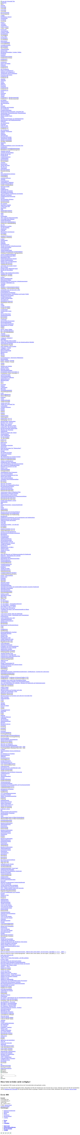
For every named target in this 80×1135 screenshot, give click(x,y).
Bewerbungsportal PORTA (7, 486)
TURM (2, 305)
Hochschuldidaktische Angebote (9, 632)
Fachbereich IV (4, 87)
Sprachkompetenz (5, 1055)
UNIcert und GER (5, 206)
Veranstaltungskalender (6, 390)
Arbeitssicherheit (5, 49)
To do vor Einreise (5, 929)
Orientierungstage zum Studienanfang (10, 513)
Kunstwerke (4, 29)
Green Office (4, 36)
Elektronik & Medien (6, 280)
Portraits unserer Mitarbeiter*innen (9, 268)
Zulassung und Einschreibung (8, 913)
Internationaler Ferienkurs (7, 934)
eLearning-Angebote (6, 794)
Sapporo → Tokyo (5, 966)
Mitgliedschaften (5, 380)
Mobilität (3, 704)
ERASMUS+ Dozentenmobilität (9, 1003)
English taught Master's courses (8, 425)
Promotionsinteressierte (6, 820)
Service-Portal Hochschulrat (7, 321)
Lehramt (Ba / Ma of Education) (8, 427)
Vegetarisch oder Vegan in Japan (9, 965)
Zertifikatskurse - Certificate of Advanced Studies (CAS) (15, 677)
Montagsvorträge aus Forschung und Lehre (11, 690)
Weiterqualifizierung (6, 824)
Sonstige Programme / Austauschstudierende (11, 504)
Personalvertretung (5, 169)
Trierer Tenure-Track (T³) (7, 804)
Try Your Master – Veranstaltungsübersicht (11, 603)
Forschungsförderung (6, 732)
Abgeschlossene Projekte (7, 343)
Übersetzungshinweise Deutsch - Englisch (11, 1007)
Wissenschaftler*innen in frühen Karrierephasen (12, 817)
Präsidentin (3, 53)
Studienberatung (5, 900)
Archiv (2, 398)
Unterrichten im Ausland (7, 990)
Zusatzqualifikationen (6, 561)
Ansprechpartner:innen (6, 907)
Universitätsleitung (5, 42)
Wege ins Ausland (5, 948)
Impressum (3, 1044)
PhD (2, 503)
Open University (5, 697)
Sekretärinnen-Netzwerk (7, 301)
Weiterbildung (4, 667)
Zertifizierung (4, 635)
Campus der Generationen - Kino (9, 691)
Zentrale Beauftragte (6, 220)
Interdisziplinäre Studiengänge (8, 421)
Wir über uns (4, 166)
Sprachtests (3, 207)
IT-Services (6, 1115)
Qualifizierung (4, 629)
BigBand (3, 715)
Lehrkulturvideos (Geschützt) (8, 1058)
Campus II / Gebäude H (6, 338)
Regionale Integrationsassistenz (8, 889)
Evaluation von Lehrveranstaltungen (10, 646)
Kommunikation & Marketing (8, 292)
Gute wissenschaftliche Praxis (8, 763)
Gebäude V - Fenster (6, 347)
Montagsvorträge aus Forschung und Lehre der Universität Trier (16, 695)
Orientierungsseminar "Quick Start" (9, 868)
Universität (3, 7)
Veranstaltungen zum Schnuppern (9, 472)
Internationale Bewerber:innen (8, 497)
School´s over (4, 468)
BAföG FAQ (4, 577)
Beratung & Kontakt (6, 872)
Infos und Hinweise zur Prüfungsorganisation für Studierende (16, 554)
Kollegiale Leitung (5, 808)
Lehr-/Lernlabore (5, 676)
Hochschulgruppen (5, 709)
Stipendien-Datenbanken (7, 588)
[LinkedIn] (11, 1133)
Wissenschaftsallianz (6, 376)
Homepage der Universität (10, 1089)
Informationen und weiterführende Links (11, 767)
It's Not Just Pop (5, 956)
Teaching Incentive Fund (7, 653)
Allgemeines (4, 168)
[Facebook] (2, 1133)
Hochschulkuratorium (6, 322)
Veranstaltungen (5, 852)
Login (2, 393)
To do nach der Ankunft (6, 906)
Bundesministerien (5, 755)
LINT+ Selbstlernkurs (6, 1057)
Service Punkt (72, 1089)
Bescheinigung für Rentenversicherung (10, 533)
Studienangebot (4, 101)
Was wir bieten (4, 267)
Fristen (2, 507)
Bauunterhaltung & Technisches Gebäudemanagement (14, 281)
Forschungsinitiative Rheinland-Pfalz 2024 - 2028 (13, 746)
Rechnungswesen (5, 244)
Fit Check (3, 599)
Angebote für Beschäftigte (7, 152)
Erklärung (3, 397)
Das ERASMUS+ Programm (8, 1002)
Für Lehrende (4, 1026)
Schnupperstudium (5, 469)
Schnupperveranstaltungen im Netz (9, 475)
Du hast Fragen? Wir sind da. (8, 608)
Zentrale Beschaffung (6, 247)
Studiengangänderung (6, 538)
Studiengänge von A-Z (6, 418)
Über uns (3, 1041)
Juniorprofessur (4, 844)
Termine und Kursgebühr (7, 939)
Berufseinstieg (4, 622)
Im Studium (3, 100)
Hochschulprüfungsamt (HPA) (8, 256)
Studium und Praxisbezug (7, 620)
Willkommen (4, 1035)
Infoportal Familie (5, 186)
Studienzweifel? (5, 548)
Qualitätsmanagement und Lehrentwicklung (11, 664)
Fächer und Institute (5, 63)
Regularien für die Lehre (7, 640)
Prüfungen (3, 65)
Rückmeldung (4, 545)
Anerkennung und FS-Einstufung (9, 73)
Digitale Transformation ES (7, 663)
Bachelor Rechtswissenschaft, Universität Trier (12, 111)
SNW (2, 304)
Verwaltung (3, 233)
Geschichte (3, 19)
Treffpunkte (3, 718)
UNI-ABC (3, 523)
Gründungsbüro (4, 158)
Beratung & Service (5, 724)
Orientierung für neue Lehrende (8, 647)
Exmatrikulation (5, 537)
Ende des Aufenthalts (6, 883)
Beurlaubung (4, 534)
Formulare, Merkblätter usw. (8, 282)
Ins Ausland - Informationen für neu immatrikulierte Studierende (16, 997)
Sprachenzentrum (5, 200)
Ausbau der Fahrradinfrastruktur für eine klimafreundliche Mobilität (17, 342)
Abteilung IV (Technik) (6, 274)
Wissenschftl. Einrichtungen (7, 231)
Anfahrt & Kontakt (5, 400)
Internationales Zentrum (6, 1033)
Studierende (3, 229)
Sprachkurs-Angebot (6, 205)
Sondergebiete (4, 240)
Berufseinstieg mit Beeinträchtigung (9, 625)
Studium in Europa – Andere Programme (11, 975)
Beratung (3, 722)
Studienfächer (4, 431)
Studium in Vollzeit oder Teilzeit (8, 432)
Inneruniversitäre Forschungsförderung (10, 735)
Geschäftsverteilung (5, 45)
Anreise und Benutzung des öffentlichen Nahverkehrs (14, 941)
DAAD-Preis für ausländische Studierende (11, 871)
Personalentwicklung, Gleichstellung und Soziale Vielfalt (15, 294)
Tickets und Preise (5, 165)
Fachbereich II (4, 66)
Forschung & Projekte (6, 137)
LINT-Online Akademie (6, 1048)
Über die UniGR (5, 1016)
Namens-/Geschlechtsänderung (8, 531)
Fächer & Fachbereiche (9, 1110)
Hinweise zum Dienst (6, 483)
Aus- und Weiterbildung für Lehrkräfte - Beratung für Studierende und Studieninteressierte (23, 683)
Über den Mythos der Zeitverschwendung (11, 961)
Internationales (4, 135)
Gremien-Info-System (6, 311)
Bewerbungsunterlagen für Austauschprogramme (13, 983)
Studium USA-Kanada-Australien (9, 976)
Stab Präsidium (4, 46)
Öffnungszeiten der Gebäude (8, 543)
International (4, 854)
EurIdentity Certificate (6, 1027)
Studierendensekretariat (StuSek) (9, 258)
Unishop (6, 1117)
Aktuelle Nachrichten (6, 1030)
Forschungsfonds (5, 738)
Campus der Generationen (7, 684)
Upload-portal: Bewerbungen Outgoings (11, 982)
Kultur (2, 712)
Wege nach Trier (5, 861)
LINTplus (3, 661)
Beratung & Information (6, 823)
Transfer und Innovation (6, 298)
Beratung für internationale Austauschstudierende (13, 882)
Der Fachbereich (5, 69)
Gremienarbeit (4, 309)
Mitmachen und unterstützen (8, 1040)
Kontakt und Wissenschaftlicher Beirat (10, 946)
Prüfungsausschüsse (5, 557)
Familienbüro (4, 147)
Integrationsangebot (5, 902)
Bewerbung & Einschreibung (8, 859)
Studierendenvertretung (6, 210)
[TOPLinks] (4, 319)
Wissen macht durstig (6, 476)
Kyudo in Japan (4, 959)
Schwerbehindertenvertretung (8, 174)
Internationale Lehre (6, 637)
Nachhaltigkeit (4, 33)
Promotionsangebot (5, 912)
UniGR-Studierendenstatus (7, 1023)
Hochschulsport (4, 159)
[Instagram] (8, 1133)
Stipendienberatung (5, 589)
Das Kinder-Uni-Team (6, 452)
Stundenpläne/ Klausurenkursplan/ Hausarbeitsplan (13, 113)
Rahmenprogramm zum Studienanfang (10, 519)
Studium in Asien (5, 977)
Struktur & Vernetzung (6, 806)
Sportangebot (4, 164)
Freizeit (2, 707)
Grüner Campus (5, 26)
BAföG (2, 117)
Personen (3, 106)
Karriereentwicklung (6, 833)
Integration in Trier (5, 1010)
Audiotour (3, 24)
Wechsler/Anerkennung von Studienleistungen (12, 118)
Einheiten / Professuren (6, 131)
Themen (3, 355)
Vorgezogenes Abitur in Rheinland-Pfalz (11, 492)
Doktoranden (4, 992)
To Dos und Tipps (5, 970)
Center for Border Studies (7, 1017)
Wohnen (3, 702)
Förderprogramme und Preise (8, 650)
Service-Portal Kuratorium (7, 323)
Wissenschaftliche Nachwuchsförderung (10, 751)
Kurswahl (3, 881)
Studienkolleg (4, 502)
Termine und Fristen (6, 903)
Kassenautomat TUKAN (7, 541)
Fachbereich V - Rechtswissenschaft (10, 97)
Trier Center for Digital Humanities (9, 217)
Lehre (2, 626)
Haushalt (3, 241)
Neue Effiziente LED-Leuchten (8, 340)
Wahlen (2, 326)
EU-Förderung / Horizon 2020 (8, 1006)
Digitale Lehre (4, 636)
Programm (3, 444)
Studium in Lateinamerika (7, 979)
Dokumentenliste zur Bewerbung (9, 495)
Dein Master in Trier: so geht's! (8, 606)
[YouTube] (6, 1133)
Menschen (3, 388)
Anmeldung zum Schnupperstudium (9, 479)
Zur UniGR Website (6, 1031)
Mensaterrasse (4, 352)
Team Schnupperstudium (7, 478)
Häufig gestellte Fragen (6, 116)
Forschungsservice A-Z (6, 762)
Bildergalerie (4, 442)
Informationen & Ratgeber (7, 789)
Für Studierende (5, 1024)
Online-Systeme (5, 687)
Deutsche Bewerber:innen (7, 489)
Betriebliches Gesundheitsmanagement (10, 148)
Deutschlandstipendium (6, 370)
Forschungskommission (6, 783)
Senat (2, 312)
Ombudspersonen (5, 766)
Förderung (3, 797)
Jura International (5, 103)
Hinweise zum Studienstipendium (9, 745)
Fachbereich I (4, 59)
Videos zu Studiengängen (7, 461)
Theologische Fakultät (6, 138)
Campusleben (4, 387)
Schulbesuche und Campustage (8, 462)
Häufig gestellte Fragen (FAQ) (8, 944)
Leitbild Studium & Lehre (7, 639)
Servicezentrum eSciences (7, 199)
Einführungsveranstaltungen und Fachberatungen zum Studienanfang (18, 517)
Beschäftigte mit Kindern (7, 192)
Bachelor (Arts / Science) (7, 422)
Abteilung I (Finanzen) (6, 236)
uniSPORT (3, 339)
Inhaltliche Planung (5, 994)
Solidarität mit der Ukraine (7, 864)
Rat (1, 810)
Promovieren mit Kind (6, 801)
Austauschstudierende (6, 874)
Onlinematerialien (5, 698)
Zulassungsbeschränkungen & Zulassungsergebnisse (13, 496)
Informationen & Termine (7, 325)
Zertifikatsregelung (5, 1060)
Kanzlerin (3, 55)
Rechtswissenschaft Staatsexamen (9, 428)
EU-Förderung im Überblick (8, 753)
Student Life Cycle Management (9, 261)
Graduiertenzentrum (5, 157)
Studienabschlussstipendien (7, 869)
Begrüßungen (4, 516)
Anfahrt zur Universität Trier (8, 404)
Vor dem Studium (5, 227)
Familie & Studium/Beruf (7, 183)
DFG (2, 752)
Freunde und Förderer (6, 454)
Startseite (3, 5)
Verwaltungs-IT (4, 299)
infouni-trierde (8, 1105)
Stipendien (3, 579)
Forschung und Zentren (6, 75)
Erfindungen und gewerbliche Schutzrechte (11, 772)
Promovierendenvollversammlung (9, 811)
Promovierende (4, 827)
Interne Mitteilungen (6, 394)
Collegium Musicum (6, 717)
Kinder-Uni (3, 439)
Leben (2, 700)
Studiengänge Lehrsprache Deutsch (9, 493)
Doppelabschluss (5, 536)
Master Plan (3, 596)
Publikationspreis (5, 800)
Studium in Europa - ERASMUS (9, 973)
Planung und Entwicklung (7, 295)
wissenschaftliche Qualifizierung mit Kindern (12, 193)
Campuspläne (4, 405)
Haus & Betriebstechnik (6, 278)
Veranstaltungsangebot (6, 619)
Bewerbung (3, 480)
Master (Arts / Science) (6, 424)
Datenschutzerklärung (6, 1068)
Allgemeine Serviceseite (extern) (9, 265)
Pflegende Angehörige (6, 195)
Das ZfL (3, 224)
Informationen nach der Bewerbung (9, 886)
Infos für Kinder (5, 449)
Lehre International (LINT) (7, 1045)
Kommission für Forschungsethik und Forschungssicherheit (15, 784)
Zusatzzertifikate (5, 434)
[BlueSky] (4, 1133)
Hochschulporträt (5, 12)
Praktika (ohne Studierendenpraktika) (10, 272)
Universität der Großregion (7, 377)
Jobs (2, 271)
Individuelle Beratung (6, 633)
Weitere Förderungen (6, 803)
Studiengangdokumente (6, 644)
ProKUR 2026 (4, 125)
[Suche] (1, 1074)
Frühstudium (4, 455)
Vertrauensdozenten (5, 782)
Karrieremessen (4, 616)
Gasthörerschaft (4, 688)
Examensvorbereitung (6, 110)
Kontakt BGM (4, 155)
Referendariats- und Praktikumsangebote (11, 120)
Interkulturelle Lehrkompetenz (8, 1051)
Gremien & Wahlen (5, 306)
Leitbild (2, 15)
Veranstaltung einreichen (7, 445)
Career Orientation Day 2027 (8, 618)
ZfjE (2, 104)
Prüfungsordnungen (5, 560)
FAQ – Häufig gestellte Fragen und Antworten (12, 888)
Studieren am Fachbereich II (8, 72)
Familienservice (4, 189)
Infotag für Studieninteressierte (8, 458)
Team (2, 816)
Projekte (3, 1037)
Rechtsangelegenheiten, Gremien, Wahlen (11, 52)
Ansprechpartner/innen (6, 250)
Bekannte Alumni (5, 369)
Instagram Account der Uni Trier (9, 466)
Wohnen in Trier (5, 895)
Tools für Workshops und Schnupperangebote (12, 463)
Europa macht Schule (6, 972)
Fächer (2, 82)
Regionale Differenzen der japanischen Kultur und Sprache (15, 963)
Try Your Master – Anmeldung (8, 605)
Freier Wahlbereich (5, 435)
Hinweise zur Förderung (7, 743)
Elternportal (3, 446)
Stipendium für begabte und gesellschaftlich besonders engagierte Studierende (20, 586)
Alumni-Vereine (5, 367)
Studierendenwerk (5, 379)
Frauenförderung (5, 181)
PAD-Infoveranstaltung (6, 989)
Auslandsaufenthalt (5, 565)
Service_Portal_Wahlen (6, 329)
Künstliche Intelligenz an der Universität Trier (12, 145)
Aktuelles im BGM (5, 151)
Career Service (4, 610)
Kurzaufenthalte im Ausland (7, 985)
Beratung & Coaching (6, 226)
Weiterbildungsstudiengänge (8, 673)
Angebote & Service (6, 178)
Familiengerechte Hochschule (8, 196)
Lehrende (3, 230)
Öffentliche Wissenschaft (7, 693)
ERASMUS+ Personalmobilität (8, 1004)
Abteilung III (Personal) (6, 263)
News (2, 381)
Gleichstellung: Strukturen (7, 182)
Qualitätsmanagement (6, 297)
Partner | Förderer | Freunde (7, 360)
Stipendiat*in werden (6, 595)
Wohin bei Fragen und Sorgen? (8, 520)
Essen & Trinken (5, 705)
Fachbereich (4, 62)
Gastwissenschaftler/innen (7, 923)
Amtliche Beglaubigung (6, 487)
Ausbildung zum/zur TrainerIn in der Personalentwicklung (15, 681)
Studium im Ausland (6, 968)
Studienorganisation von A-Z (8, 528)
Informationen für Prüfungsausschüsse (10, 558)
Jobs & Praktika (4, 719)
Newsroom (3, 775)
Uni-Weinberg (4, 38)
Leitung (2, 239)
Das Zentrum (4, 203)
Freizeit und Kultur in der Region (9, 943)
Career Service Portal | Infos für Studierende (11, 613)
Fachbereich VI (4, 127)
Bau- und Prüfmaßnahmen (7, 330)
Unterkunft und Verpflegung (8, 940)
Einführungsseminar (6, 878)
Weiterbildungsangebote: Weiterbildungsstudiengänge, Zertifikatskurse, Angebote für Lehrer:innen (25, 671)
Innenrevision (4, 50)
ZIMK (2, 144)
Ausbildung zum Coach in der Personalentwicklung (13, 680)
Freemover (3, 896)
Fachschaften (4, 216)
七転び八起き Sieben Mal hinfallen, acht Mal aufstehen (15, 958)
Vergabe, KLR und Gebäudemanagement (11, 246)
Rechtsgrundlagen (5, 114)
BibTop (2, 353)
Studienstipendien (5, 584)
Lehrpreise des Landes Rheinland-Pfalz (10, 656)
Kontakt (3, 198)
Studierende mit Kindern (7, 190)
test (1, 1064)
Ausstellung (3, 25)
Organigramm (4, 18)
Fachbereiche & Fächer (6, 56)
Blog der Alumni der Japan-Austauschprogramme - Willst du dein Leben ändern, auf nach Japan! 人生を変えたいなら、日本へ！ (33, 951)
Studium (3, 83)
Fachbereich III (4, 76)
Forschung (3, 86)
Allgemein (3, 80)
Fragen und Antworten (6, 1043)
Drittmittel (3, 243)
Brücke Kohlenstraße (6, 350)
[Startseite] (8, 1)
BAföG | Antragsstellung (7, 575)
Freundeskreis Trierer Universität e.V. (10, 371)
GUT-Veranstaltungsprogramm (8, 793)
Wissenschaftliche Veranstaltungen (9, 739)
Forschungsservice (5, 291)
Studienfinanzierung (6, 569)
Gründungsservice (5, 773)
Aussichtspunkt (4, 31)
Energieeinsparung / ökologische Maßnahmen (12, 357)
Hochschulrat (4, 316)
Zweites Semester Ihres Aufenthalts (9, 885)
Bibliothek (3, 142)
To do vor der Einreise (6, 905)
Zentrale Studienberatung (7, 260)
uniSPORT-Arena (5, 349)
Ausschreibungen (5, 248)
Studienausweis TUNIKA (7, 547)
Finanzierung (4, 825)
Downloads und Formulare (7, 107)
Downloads (3, 1061)
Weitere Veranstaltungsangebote (8, 796)
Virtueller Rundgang (6, 407)
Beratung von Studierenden (7, 1054)
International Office (5, 257)
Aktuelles (3, 79)
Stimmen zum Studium (6, 366)
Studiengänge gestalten (6, 649)
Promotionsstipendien (6, 585)
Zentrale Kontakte (5, 1106)
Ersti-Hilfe (3, 521)
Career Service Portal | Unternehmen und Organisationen (15, 615)
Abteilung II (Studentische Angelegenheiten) (12, 251)
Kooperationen (4, 814)
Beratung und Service (6, 666)
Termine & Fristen (5, 550)
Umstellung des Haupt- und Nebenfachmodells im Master (15, 609)
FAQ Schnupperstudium (7, 473)
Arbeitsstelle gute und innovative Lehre (10, 289)
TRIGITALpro (4, 660)
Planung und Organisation (7, 926)
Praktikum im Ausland (6, 986)
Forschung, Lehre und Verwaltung (9, 999)
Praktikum (3, 567)
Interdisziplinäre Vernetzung (7, 813)
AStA (2, 215)
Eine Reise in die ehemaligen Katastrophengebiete (13, 962)
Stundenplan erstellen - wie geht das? (10, 524)
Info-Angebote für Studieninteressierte (10, 465)
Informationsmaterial (6, 1009)
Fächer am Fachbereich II (7, 70)
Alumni (2, 96)
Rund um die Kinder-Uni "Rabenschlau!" (11, 448)
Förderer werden (5, 594)
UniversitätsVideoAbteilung (7, 219)
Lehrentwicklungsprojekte (7, 657)
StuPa (2, 213)
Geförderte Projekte (5, 374)
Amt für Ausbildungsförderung (8, 254)
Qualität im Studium (6, 544)
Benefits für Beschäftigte (7, 270)
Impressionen (4, 41)
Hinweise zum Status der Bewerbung (10, 485)
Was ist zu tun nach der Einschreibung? (10, 512)
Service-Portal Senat (6, 314)
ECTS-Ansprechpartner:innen (8, 879)
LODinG (3, 749)
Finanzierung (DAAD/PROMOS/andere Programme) (14, 980)
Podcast (2, 22)
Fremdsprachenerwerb (6, 564)
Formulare (3, 578)
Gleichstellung (4, 175)
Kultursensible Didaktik (6, 1052)
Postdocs (3, 835)
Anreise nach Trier (5, 403)
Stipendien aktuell (5, 582)
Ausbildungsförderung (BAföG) (9, 572)
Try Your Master (5, 601)
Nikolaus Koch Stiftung (6, 741)
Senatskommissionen (6, 315)
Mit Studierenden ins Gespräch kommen (10, 456)
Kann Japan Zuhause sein (7, 955)
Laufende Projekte (5, 335)
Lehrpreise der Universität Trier (8, 654)
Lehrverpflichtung (5, 643)
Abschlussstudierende (6, 865)
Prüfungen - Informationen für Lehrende (10, 555)
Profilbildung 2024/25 (6, 17)
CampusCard (4, 670)
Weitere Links (4, 1028)
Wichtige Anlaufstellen (6, 140)
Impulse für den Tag (6, 154)
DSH (2, 209)
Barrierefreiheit (4, 359)
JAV (2, 172)
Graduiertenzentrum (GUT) (7, 786)
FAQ (2, 506)
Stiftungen (3, 756)
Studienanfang (4, 509)
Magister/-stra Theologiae (7, 429)
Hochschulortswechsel (6, 540)
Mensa (5, 1113)
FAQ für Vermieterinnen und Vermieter (10, 892)
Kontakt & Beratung (6, 760)
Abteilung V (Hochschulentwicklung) (10, 287)
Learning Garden (5, 32)
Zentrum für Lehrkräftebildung (8, 222)
